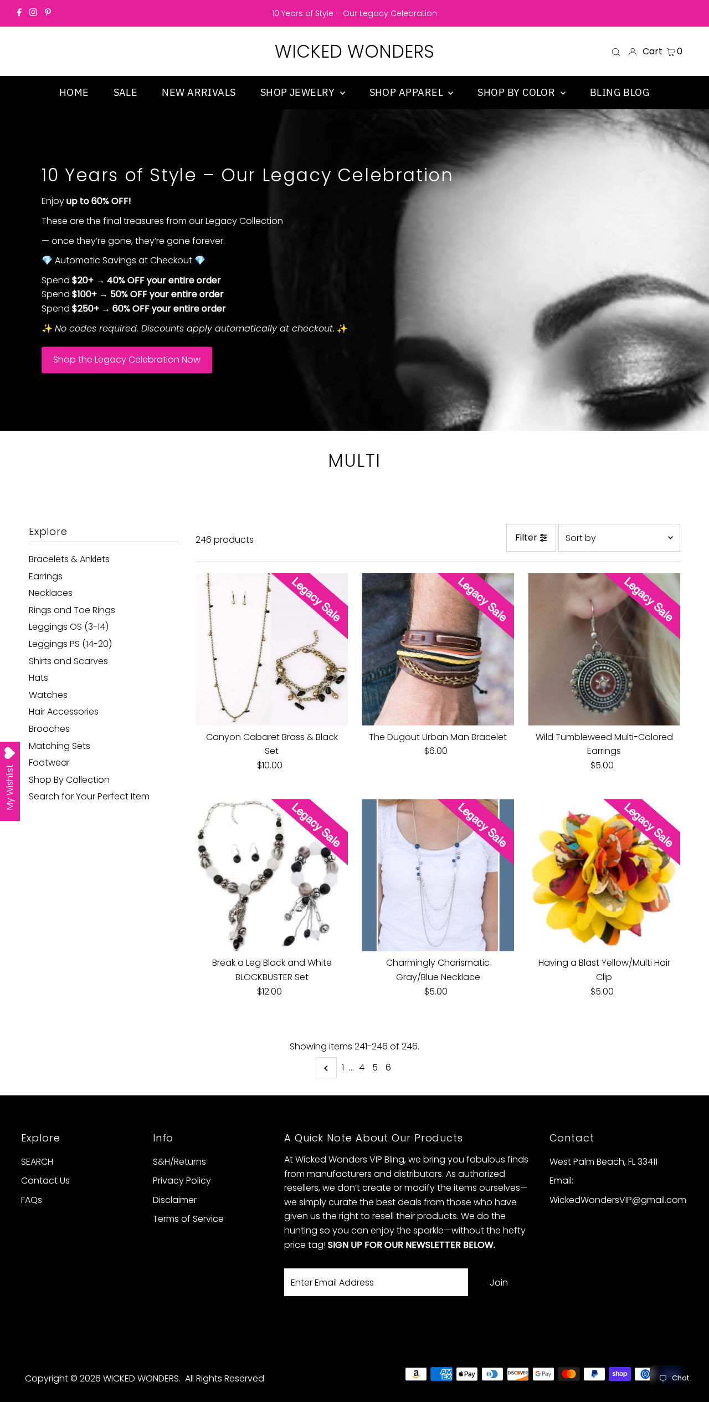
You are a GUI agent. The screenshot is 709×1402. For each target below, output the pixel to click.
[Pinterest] (48, 13)
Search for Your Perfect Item (89, 796)
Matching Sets (59, 746)
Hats (38, 677)
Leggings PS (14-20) (70, 644)
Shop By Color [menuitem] (517, 92)
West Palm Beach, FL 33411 (603, 1161)
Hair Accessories (64, 711)
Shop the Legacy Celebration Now (127, 360)
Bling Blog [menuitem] (620, 92)
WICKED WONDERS (354, 51)
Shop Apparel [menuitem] (407, 92)
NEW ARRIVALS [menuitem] (198, 92)
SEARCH (37, 1161)
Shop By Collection (69, 779)
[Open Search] (616, 52)
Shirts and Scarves (68, 661)
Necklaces (51, 593)
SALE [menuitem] (126, 92)
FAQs (31, 1200)
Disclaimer (175, 1200)
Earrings (46, 576)
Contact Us (45, 1180)
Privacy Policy (182, 1180)
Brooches (49, 728)
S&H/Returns (179, 1161)
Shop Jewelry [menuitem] (298, 92)
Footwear (49, 762)
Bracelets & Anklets (69, 559)
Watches (48, 695)
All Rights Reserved (224, 1378)
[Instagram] (33, 13)
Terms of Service (188, 1218)
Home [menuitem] (74, 92)
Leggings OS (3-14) (69, 626)
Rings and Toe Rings (72, 610)
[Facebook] (19, 13)
